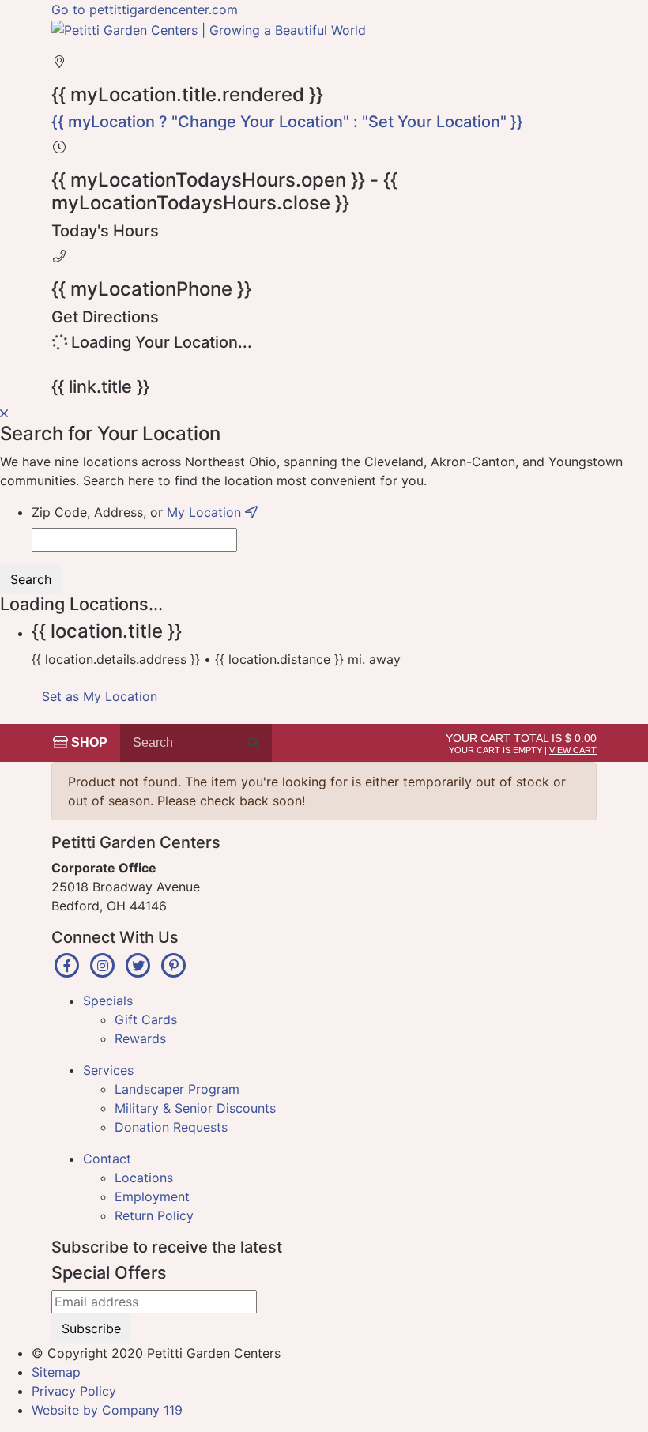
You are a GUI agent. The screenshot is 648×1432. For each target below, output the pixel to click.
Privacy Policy (74, 1391)
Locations (144, 1177)
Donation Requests (171, 1127)
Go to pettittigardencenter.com (144, 9)
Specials (108, 1000)
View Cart (573, 750)
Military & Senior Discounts (195, 1108)
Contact (107, 1158)
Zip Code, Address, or (138, 512)
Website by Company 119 (107, 1410)
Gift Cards (146, 1019)
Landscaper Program (177, 1089)
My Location (206, 512)
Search (30, 579)
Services (108, 1070)
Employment (152, 1196)
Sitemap (56, 1372)
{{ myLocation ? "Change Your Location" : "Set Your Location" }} (287, 121)
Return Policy (154, 1215)
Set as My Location (99, 696)
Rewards (140, 1038)
